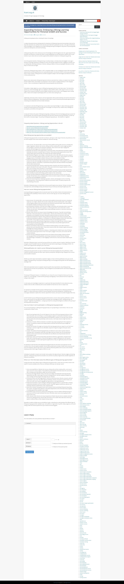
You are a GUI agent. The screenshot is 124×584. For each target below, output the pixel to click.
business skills (83, 193)
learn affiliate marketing (85, 354)
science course (83, 469)
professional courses (84, 449)
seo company (83, 491)
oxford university (83, 431)
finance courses (83, 297)
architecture (82, 152)
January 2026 (83, 87)
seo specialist (83, 506)
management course (84, 369)
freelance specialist (84, 305)
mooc (81, 397)
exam (81, 288)
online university (83, 416)
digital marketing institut (85, 262)
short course (82, 512)
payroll (81, 437)
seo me (81, 501)
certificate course (83, 202)
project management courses (86, 454)
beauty (81, 168)
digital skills (82, 269)
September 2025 (83, 93)
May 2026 (82, 81)
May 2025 (82, 99)
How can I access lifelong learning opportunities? (37, 128)
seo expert (82, 498)
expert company (83, 290)
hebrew (81, 321)
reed (81, 463)
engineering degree (84, 284)
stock (81, 525)
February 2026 (83, 86)
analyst (81, 150)
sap (80, 464)
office (81, 400)
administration (83, 138)
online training (83, 415)
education (82, 274)
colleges (81, 214)
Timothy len (81, 66)
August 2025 (82, 95)
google (81, 311)
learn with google (83, 358)
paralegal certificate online (85, 434)
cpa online (82, 239)
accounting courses (84, 137)
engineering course (84, 281)
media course (83, 388)
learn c (81, 355)
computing (82, 223)
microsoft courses (84, 396)
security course (83, 483)
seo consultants (83, 495)
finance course (83, 296)
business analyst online (85, 184)
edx (80, 275)
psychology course (84, 458)
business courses (83, 189)
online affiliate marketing (85, 403)
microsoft (82, 394)
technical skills (83, 533)
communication (83, 216)
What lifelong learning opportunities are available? (38, 126)
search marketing (83, 482)
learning (82, 361)
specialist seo (83, 521)
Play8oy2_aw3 (82, 51)
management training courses (86, 372)
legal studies (82, 364)
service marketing (84, 509)
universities (82, 558)
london (81, 366)
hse (80, 329)
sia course (82, 513)
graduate (82, 314)
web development (84, 567)
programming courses (84, 452)
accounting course (84, 135)
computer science (84, 221)
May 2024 (82, 117)
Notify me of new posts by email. (60, 446)
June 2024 (82, 116)
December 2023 (83, 125)
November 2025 (83, 90)
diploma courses (83, 272)
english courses (83, 287)
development (83, 254)
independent (83, 333)
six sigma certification (84, 516)
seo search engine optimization (86, 503)
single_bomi (81, 57)
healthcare (82, 320)
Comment (28, 423)
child (81, 208)
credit (81, 241)
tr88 (79, 61)
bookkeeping (82, 174)
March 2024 (82, 120)
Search (80, 24)
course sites (82, 235)
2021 (81, 132)
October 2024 (83, 110)
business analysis (84, 181)
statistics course (83, 522)
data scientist (83, 244)
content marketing (84, 227)
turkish (81, 546)
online (81, 402)
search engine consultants (85, 472)
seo (80, 486)
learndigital (82, 360)
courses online (83, 238)
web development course (85, 568)
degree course (83, 247)
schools (81, 466)
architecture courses (84, 154)
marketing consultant (84, 378)
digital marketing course (85, 260)
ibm (81, 332)
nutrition (82, 399)
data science (82, 242)
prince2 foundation (84, 445)
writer (81, 574)
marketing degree (84, 382)
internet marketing (84, 336)
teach (81, 527)
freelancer (82, 306)
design (81, 251)
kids (81, 341)
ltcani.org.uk (29, 12)
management (83, 367)
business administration (85, 180)
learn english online (84, 357)
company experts (83, 218)
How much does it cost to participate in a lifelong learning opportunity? (42, 130)
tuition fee (82, 543)
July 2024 (82, 114)
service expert (83, 507)
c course (82, 196)
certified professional (84, 207)
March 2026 (82, 84)
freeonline (82, 308)
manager (82, 373)
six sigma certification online (86, 518)
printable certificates (84, 446)
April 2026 (82, 83)
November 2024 (83, 108)
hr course (82, 326)
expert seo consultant (84, 293)
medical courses (83, 393)
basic (81, 165)
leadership (82, 349)
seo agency (82, 488)
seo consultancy (83, 492)
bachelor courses (83, 162)
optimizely (82, 427)
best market (82, 172)
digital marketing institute (85, 263)
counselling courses (84, 232)
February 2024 (83, 122)
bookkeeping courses (84, 177)
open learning (83, 424)
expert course (83, 291)
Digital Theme (67, 582)
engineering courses (84, 282)
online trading (83, 413)
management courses (84, 370)
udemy (81, 550)
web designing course (84, 564)
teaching (82, 531)
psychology (82, 457)
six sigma (82, 515)
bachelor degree (83, 163)
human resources (84, 330)
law (80, 345)
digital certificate (83, 256)
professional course (84, 448)
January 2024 (83, 123)
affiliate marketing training (85, 147)
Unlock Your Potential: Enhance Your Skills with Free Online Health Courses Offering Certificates (89, 63)
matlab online (83, 385)
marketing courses (84, 381)
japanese (82, 339)
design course (83, 253)
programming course (84, 451)
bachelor (82, 160)
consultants (82, 226)
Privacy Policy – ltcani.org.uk (48, 20)
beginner (82, 171)
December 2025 (83, 89)
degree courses (83, 248)
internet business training (85, 335)
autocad (81, 157)
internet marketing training (86, 338)
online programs (83, 412)
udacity (81, 547)
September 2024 (83, 111)
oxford (81, 430)
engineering (82, 280)
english (81, 285)
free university (83, 303)
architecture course (84, 153)
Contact (33, 2)
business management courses (86, 192)
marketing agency (84, 376)
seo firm (81, 500)
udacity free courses (84, 549)
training (81, 537)
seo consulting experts (85, 497)
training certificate (84, 538)
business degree (83, 190)
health (81, 315)
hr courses (82, 327)
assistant (82, 156)
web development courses (85, 570)
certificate (82, 201)
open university (83, 425)
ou (80, 428)
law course (82, 346)
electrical (82, 277)
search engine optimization (86, 476)
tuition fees (82, 544)
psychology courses (84, 460)
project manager (83, 455)
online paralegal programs (85, 410)
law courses (82, 348)
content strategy (83, 229)
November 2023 (83, 126)
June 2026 (82, 80)
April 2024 (82, 119)
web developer (83, 565)
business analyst (83, 183)
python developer (84, 461)
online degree (83, 406)
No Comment (43, 34)
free (81, 302)
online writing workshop (85, 418)
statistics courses (83, 524)
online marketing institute (85, 409)
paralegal (82, 433)
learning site (82, 363)
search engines (83, 480)
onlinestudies (83, 419)
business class (83, 186)
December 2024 (83, 107)
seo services (82, 504)
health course (83, 317)
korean (81, 342)
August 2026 (82, 77)
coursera (82, 236)
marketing (82, 375)
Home (28, 25)
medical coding (83, 391)
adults (81, 143)
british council (83, 178)
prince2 (81, 443)
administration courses (85, 140)
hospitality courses (84, 324)
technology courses (84, 534)
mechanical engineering (85, 387)
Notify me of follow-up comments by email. (62, 443)
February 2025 (83, 104)
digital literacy (83, 257)
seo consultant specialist (85, 494)
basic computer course (85, 166)
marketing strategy (84, 384)
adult (81, 141)
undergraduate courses (85, 555)
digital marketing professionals (86, 265)
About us (27, 2)
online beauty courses (84, 405)
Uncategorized (33, 25)
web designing (83, 562)
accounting (82, 134)
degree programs (83, 250)
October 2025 (83, 92)
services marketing (84, 510)
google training (83, 312)
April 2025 (82, 101)
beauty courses (83, 169)
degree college (83, 245)
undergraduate (83, 553)
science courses (83, 470)
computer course (83, 220)
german (81, 309)
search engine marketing (85, 474)
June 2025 (82, 98)
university (82, 559)
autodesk (82, 159)
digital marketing (83, 259)
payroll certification (84, 439)
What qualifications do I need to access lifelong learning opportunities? (42, 129)
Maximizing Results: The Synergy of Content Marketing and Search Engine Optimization (89, 53)
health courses (83, 318)
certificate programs (84, 205)
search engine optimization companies (88, 477)
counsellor (82, 233)
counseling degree (84, 230)
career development (84, 199)
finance (81, 294)
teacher (81, 528)
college (81, 213)
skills (81, 519)
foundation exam (83, 300)
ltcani (33, 34)
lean (81, 351)
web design (82, 561)
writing (81, 576)
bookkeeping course (84, 175)
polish (81, 442)
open (81, 421)
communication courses (85, 217)
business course (83, 187)
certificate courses (84, 204)
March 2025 (82, 102)
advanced (82, 144)
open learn (82, 422)
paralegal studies (83, 436)
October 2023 (83, 128)
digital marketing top (84, 266)
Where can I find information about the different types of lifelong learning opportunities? (46, 132)
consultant (82, 224)
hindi (81, 323)
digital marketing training (85, 268)
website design (83, 571)
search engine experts (85, 473)
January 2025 (83, 105)
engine (81, 278)
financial (82, 299)
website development (84, 573)
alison (81, 149)
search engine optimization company (88, 479)
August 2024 (82, 113)
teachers (82, 530)
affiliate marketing (84, 146)
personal (82, 440)
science (81, 467)
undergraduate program (85, 556)
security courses (83, 485)
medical (81, 390)
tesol (81, 536)
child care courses (84, 210)
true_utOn (81, 71)
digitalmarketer (83, 271)
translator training (84, 541)
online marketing (83, 408)
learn (81, 352)
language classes (83, 344)
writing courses (83, 577)
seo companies (83, 489)
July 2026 (82, 78)
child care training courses (85, 211)
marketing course (83, 379)
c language (82, 198)
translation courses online (85, 540)
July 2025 (82, 96)
